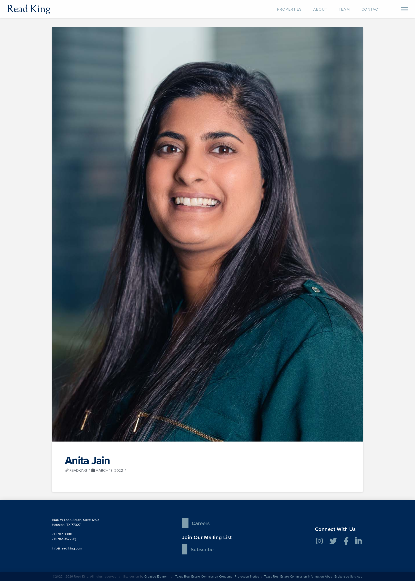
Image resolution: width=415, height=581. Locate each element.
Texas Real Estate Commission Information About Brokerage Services (313, 576)
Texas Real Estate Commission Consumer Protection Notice (217, 576)
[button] (404, 9)
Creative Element (156, 576)
